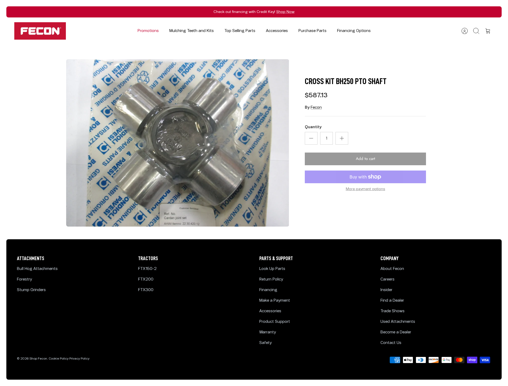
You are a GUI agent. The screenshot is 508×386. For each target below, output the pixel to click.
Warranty (267, 332)
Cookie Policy (59, 359)
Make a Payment (274, 300)
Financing (268, 289)
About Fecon (392, 268)
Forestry (24, 279)
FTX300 (145, 289)
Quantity (313, 127)
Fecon (316, 107)
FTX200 (145, 279)
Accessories (277, 30)
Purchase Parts (312, 30)
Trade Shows (392, 311)
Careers (387, 279)
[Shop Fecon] (40, 31)
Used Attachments (397, 321)
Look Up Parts (272, 268)
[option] (177, 142)
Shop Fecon (38, 359)
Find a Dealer (392, 300)
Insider (386, 289)
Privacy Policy (79, 359)
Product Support (274, 321)
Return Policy (271, 279)
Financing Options (354, 30)
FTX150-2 (147, 268)
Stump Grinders (31, 289)
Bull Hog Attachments (37, 268)
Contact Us (390, 342)
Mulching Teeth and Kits (191, 30)
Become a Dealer (395, 332)
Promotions (148, 30)
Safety (265, 342)
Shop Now (285, 12)
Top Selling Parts (239, 30)
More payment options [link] (365, 189)
